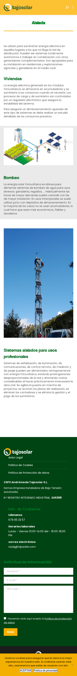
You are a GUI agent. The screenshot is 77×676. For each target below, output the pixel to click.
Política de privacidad (45, 670)
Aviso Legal (15, 457)
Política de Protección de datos (28, 473)
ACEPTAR (25, 670)
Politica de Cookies (20, 465)
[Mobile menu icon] (72, 7)
